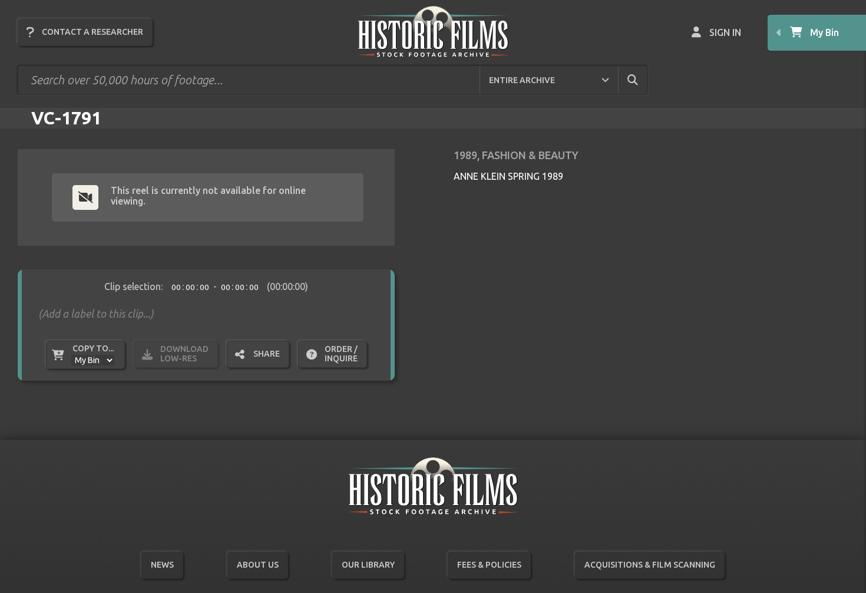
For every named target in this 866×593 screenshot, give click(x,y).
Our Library (368, 564)
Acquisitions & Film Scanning (649, 564)
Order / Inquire (341, 353)
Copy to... (93, 348)
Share (266, 353)
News (162, 564)
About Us (258, 564)
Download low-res (184, 353)
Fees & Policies (489, 564)
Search (642, 79)
